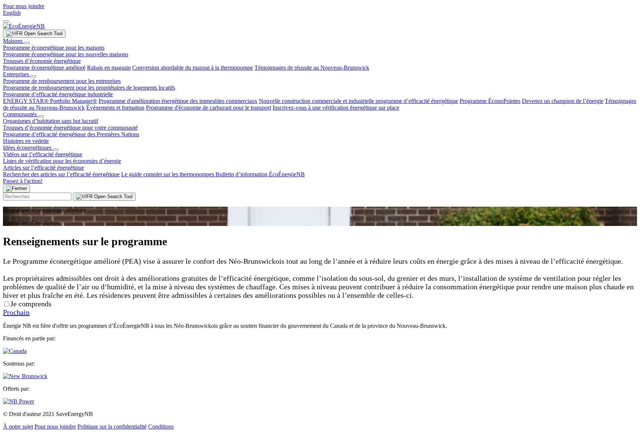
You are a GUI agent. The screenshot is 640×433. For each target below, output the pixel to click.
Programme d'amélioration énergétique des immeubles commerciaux (178, 101)
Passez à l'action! (23, 181)
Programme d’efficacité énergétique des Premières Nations (71, 134)
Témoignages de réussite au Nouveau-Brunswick (311, 67)
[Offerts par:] (18, 401)
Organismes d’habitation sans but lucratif (50, 121)
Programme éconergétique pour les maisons (53, 47)
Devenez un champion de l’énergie (562, 101)
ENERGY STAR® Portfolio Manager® (50, 101)
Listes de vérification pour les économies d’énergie (62, 161)
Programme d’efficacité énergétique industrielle (58, 94)
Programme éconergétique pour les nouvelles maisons (65, 54)
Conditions (161, 426)
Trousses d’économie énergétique (42, 61)
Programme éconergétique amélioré (44, 67)
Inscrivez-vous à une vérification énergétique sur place (336, 107)
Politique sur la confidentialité (112, 426)
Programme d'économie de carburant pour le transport (208, 107)
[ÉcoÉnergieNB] (24, 26)
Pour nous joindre (23, 6)
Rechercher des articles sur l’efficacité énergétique (61, 174)
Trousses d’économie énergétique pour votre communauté (70, 127)
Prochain (16, 312)
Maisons (13, 41)
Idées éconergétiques (28, 147)
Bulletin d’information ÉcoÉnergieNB (260, 174)
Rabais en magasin (109, 67)
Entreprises (16, 74)
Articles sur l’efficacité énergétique (43, 167)
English (12, 13)
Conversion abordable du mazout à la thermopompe (192, 67)
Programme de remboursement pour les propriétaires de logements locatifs (89, 87)
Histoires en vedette (26, 141)
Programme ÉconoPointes (490, 101)
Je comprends (30, 304)
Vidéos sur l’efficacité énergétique (42, 154)
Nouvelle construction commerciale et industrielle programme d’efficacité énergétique (358, 101)
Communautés (20, 114)
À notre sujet (18, 426)
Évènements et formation (115, 107)
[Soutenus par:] (25, 376)
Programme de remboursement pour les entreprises (62, 81)
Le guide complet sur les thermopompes (168, 174)
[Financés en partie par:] (15, 351)
